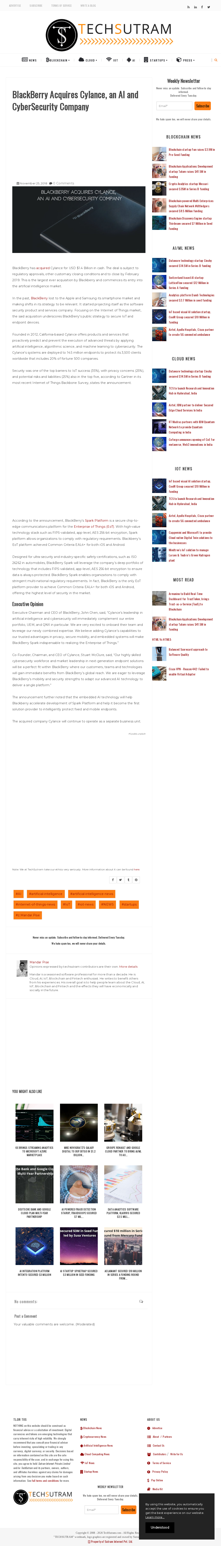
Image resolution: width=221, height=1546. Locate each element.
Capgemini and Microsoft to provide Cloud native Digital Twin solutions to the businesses (191, 537)
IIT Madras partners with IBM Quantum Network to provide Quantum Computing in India (192, 426)
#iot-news (85, 904)
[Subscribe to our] (188, 7)
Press (187, 60)
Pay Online (156, 1480)
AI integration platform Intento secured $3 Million (34, 1272)
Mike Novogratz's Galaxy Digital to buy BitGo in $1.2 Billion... (79, 1151)
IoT (115, 60)
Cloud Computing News (97, 1454)
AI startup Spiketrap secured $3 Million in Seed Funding (79, 1272)
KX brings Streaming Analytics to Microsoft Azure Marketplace (34, 1151)
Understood (160, 1527)
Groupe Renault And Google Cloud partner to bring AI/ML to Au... (123, 1151)
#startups (129, 904)
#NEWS (107, 904)
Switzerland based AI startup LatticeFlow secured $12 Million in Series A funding (189, 282)
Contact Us (157, 1445)
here (136, 869)
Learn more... (154, 1517)
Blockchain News (92, 1428)
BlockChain (59, 60)
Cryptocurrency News (94, 1436)
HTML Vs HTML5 (161, 639)
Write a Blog (88, 5)
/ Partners (166, 1436)
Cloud (90, 60)
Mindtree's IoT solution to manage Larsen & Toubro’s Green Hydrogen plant (189, 555)
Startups (157, 60)
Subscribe (36, 5)
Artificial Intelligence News (98, 1445)
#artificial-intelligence (46, 894)
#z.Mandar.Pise (28, 915)
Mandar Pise (39, 962)
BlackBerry (40, 298)
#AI (18, 894)
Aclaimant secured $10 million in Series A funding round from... (123, 1274)
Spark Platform (97, 521)
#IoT (66, 904)
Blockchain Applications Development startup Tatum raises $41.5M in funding (191, 171)
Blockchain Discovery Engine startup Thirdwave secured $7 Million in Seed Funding (190, 223)
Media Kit (156, 1489)
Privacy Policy (159, 1471)
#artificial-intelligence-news (91, 894)
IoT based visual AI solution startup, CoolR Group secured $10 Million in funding (190, 316)
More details (128, 966)
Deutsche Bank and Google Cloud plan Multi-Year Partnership (34, 1212)
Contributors (158, 1454)
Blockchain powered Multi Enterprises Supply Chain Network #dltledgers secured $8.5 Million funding (191, 205)
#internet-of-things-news (35, 904)
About (155, 1436)
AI (133, 60)
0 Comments (63, 183)
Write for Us (176, 1454)
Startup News (90, 1471)
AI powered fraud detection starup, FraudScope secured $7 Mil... (79, 1212)
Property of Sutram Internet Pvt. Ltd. (111, 1541)
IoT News (89, 1463)
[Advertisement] (78, 145)
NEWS (32, 60)
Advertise (15, 5)
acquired (43, 268)
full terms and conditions (45, 1480)
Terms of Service (61, 5)
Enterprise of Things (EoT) (94, 527)
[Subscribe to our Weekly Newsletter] (174, 106)
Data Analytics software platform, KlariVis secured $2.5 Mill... (123, 1212)
